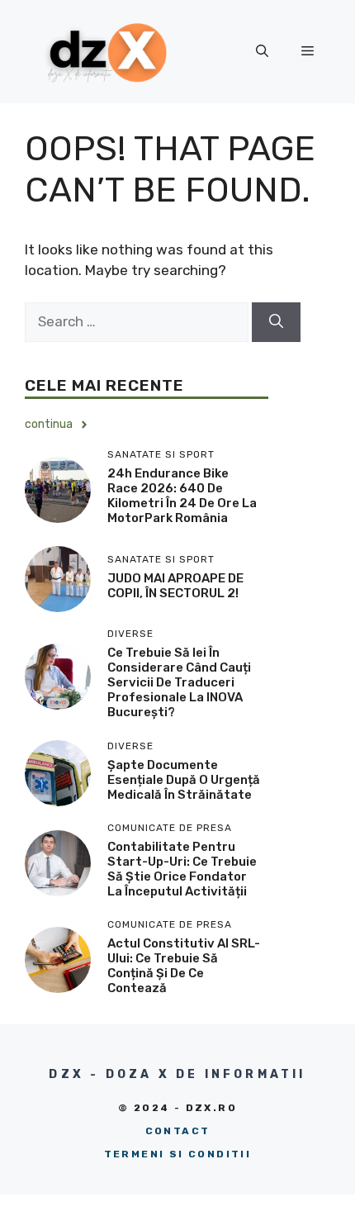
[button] (262, 51)
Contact (178, 1131)
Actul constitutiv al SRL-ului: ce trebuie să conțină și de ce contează (183, 965)
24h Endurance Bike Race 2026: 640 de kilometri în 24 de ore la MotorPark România (182, 495)
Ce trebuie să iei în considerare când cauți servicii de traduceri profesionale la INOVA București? (179, 682)
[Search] (276, 322)
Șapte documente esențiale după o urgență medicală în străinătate (183, 780)
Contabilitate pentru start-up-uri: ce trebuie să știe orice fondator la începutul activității (182, 869)
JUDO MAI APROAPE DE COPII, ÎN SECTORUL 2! (175, 586)
